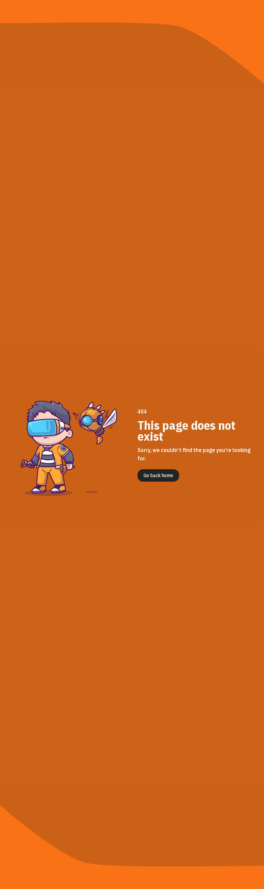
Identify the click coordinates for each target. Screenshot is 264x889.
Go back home (158, 475)
